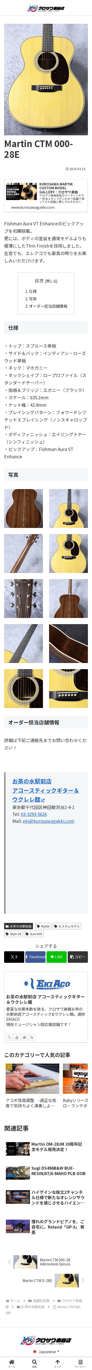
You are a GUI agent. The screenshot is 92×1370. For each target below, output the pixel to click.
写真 (33, 298)
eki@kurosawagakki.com (48, 821)
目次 (39, 280)
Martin (45, 926)
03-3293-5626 (34, 814)
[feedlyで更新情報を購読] (24, 1037)
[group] (32, 1087)
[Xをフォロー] (9, 1037)
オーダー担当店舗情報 (48, 306)
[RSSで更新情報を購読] (32, 1037)
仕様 (33, 291)
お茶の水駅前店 (20, 926)
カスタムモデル (69, 926)
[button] (78, 957)
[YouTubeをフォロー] (17, 1037)
